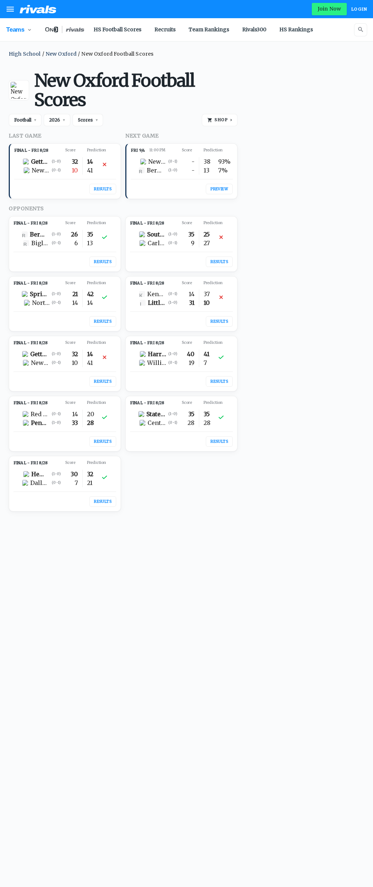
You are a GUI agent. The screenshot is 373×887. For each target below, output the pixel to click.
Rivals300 (254, 29)
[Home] (38, 9)
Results (102, 189)
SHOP (223, 119)
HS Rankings (296, 29)
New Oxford (61, 54)
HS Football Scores (117, 29)
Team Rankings (209, 29)
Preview (219, 189)
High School (25, 54)
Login (359, 9)
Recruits (165, 29)
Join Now (329, 8)
